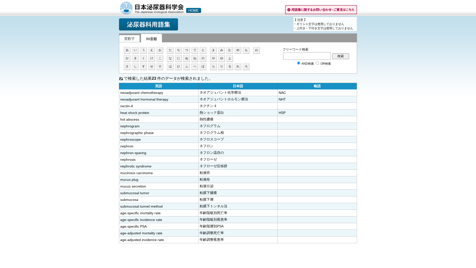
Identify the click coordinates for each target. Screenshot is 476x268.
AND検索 (308, 63)
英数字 (129, 39)
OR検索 (325, 63)
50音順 (151, 39)
